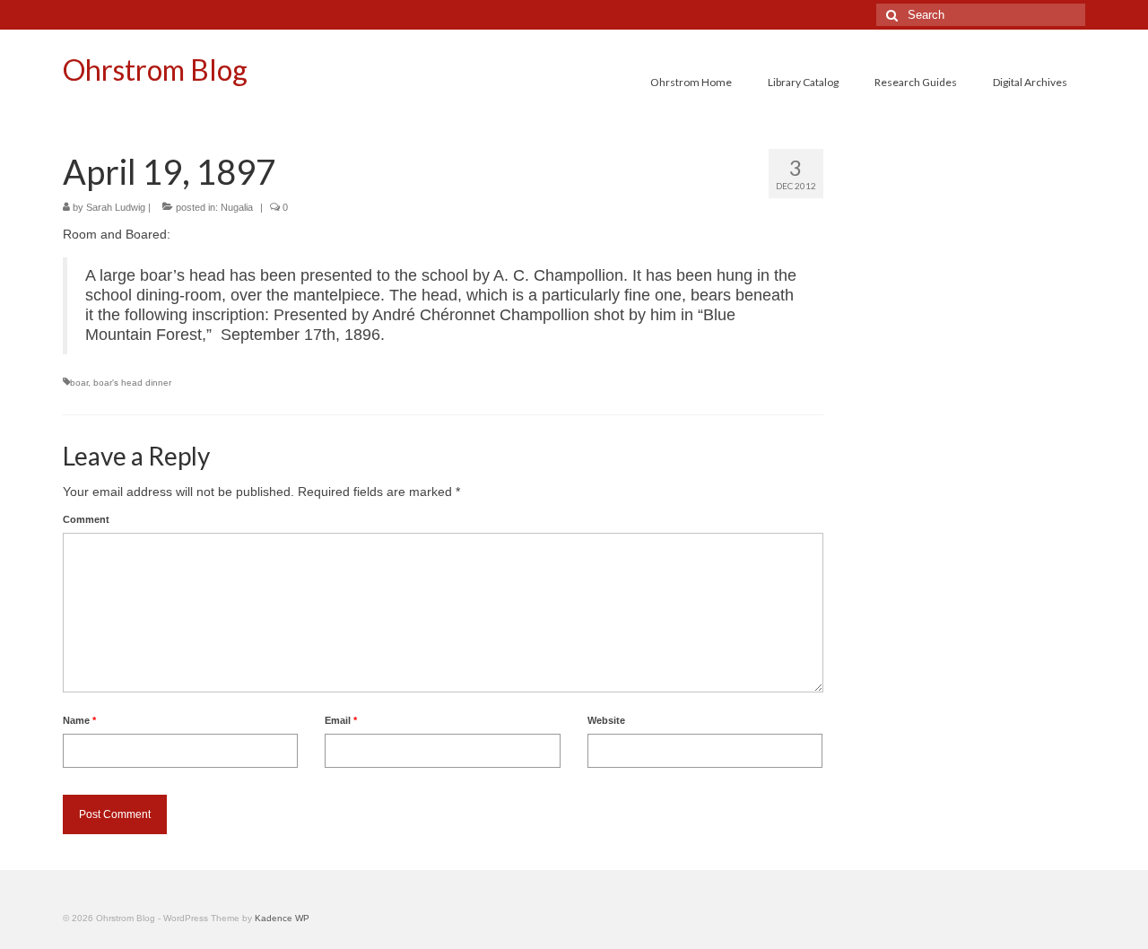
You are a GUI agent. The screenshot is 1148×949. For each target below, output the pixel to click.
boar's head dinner (132, 382)
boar (79, 382)
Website (606, 720)
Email (341, 720)
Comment (86, 519)
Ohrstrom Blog (155, 69)
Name (79, 720)
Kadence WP (282, 918)
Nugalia (237, 207)
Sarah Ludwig (115, 207)
